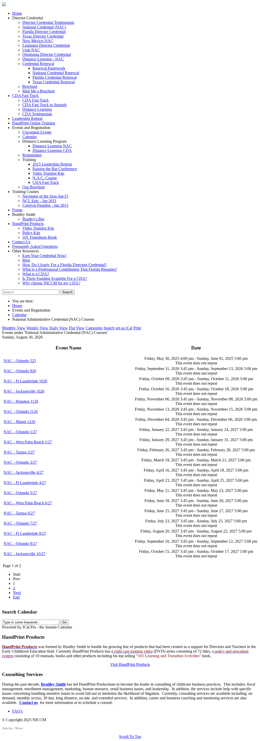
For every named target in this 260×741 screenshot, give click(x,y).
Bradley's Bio (33, 219)
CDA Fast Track (25, 95)
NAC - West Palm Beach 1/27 (28, 442)
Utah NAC (31, 50)
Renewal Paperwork (48, 68)
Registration (32, 155)
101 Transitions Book (39, 237)
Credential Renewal (38, 63)
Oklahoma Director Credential (46, 54)
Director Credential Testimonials (48, 22)
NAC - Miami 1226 (19, 422)
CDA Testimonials (37, 114)
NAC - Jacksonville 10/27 (24, 554)
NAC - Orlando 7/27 (20, 523)
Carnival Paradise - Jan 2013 (45, 205)
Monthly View (13, 328)
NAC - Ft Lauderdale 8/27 (25, 533)
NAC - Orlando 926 (20, 371)
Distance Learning (37, 109)
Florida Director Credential (44, 31)
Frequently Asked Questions (35, 246)
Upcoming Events (36, 132)
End (16, 597)
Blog (26, 260)
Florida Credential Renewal (54, 77)
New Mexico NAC (37, 41)
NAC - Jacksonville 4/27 (23, 472)
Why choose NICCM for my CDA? (51, 283)
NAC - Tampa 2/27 (19, 452)
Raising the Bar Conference (54, 169)
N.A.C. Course (44, 178)
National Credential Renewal (55, 73)
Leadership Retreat (27, 118)
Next (17, 592)
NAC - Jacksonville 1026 (24, 391)
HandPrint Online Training (33, 123)
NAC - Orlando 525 (20, 361)
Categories (94, 328)
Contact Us (21, 242)
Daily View (58, 328)
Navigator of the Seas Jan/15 (45, 196)
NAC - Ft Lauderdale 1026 (25, 381)
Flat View (77, 328)
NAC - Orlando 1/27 (20, 432)
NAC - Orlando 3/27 (20, 462)
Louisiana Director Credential (46, 45)
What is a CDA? (35, 274)
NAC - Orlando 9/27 (20, 543)
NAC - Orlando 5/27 (20, 493)
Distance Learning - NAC (43, 59)
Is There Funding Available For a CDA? (54, 278)
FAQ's (17, 711)
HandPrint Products (28, 223)
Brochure (29, 86)
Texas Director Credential (42, 36)
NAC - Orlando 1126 (21, 411)
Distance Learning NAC (52, 146)
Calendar (29, 137)
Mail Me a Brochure (38, 91)
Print (137, 328)
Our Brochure (33, 187)
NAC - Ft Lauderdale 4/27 (25, 482)
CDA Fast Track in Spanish (44, 105)
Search (67, 292)
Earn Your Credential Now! (44, 255)
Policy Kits (31, 233)
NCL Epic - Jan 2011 (39, 201)
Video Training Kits (48, 173)
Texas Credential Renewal (53, 82)
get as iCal (124, 328)
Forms (17, 210)
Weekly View (37, 328)
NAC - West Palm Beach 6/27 (28, 503)
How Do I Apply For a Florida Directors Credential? (64, 265)
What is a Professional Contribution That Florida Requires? (69, 269)
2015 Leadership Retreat (52, 164)
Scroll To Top (130, 736)
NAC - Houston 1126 (21, 401)
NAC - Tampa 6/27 (19, 513)
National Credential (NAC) (44, 27)
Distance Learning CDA (52, 150)
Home (17, 13)
